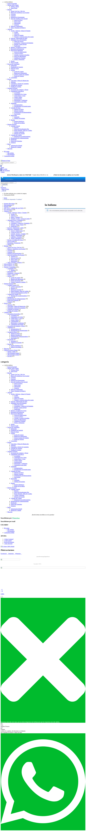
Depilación (14, 139)
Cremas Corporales (19, 132)
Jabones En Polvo (19, 109)
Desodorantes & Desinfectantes (22, 106)
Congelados (14, 77)
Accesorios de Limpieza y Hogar (19, 89)
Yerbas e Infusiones (19, 59)
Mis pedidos (10, 153)
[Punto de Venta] (2, 179)
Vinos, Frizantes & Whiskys (18, 27)
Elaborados (14, 65)
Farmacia (13, 142)
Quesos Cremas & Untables (21, 74)
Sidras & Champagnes (17, 26)
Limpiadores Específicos (17, 91)
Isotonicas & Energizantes (18, 17)
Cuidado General (15, 126)
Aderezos (16, 33)
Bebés (9, 144)
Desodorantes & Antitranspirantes (20, 138)
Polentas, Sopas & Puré (20, 44)
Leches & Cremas (19, 71)
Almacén (9, 29)
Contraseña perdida (9, 156)
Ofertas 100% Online (13, 5)
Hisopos (16, 127)
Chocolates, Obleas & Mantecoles (20, 80)
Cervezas (13, 14)
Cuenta (2, 172)
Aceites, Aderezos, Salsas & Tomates (20, 30)
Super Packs (14, 8)
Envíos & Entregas (9, 542)
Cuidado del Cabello (16, 135)
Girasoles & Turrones (16, 85)
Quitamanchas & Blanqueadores (22, 112)
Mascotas (9, 148)
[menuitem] (9, 179)
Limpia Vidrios (18, 97)
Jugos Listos (17, 21)
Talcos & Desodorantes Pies (21, 129)
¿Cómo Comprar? (9, 539)
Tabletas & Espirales (19, 118)
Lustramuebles (18, 98)
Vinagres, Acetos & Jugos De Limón (24, 37)
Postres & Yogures (19, 76)
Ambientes (13, 103)
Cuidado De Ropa (15, 108)
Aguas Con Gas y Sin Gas (18, 11)
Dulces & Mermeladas (20, 56)
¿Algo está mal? (8, 543)
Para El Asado (14, 62)
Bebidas (9, 9)
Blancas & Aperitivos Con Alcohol (20, 12)
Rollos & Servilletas (19, 123)
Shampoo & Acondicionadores (22, 136)
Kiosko (9, 79)
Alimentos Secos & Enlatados (19, 40)
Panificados (17, 46)
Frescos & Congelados (13, 64)
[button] (3, 190)
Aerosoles (16, 117)
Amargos (16, 24)
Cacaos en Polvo (18, 53)
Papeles (13, 120)
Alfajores (13, 82)
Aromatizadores (18, 105)
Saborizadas (17, 23)
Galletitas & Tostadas (19, 58)
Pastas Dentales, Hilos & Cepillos (23, 130)
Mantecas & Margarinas (20, 73)
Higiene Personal (11, 124)
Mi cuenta (6, 151)
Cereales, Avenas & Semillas (21, 55)
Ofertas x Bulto (15, 6)
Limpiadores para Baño (20, 101)
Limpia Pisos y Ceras (19, 95)
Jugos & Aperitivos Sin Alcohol (19, 18)
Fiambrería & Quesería (17, 67)
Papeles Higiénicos (19, 121)
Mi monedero (11, 154)
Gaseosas (13, 15)
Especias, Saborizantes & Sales (19, 38)
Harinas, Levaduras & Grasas (18, 47)
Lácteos (13, 70)
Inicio (5, 198)
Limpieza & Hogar (12, 88)
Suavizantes (17, 114)
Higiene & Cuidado (16, 147)
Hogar (2, 167)
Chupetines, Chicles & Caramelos (20, 83)
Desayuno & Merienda (17, 50)
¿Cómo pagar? (8, 540)
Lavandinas (17, 92)
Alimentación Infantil (16, 145)
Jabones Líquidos (18, 111)
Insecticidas (14, 115)
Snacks (13, 61)
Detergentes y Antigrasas (20, 100)
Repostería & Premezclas (17, 49)
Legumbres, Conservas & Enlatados (23, 43)
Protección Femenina (16, 141)
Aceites (16, 32)
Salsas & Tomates (19, 35)
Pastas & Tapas (15, 68)
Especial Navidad (12, 3)
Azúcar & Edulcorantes (20, 52)
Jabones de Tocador (19, 133)
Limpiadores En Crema (20, 94)
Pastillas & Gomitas (16, 86)
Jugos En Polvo (18, 20)
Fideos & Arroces (18, 41)
